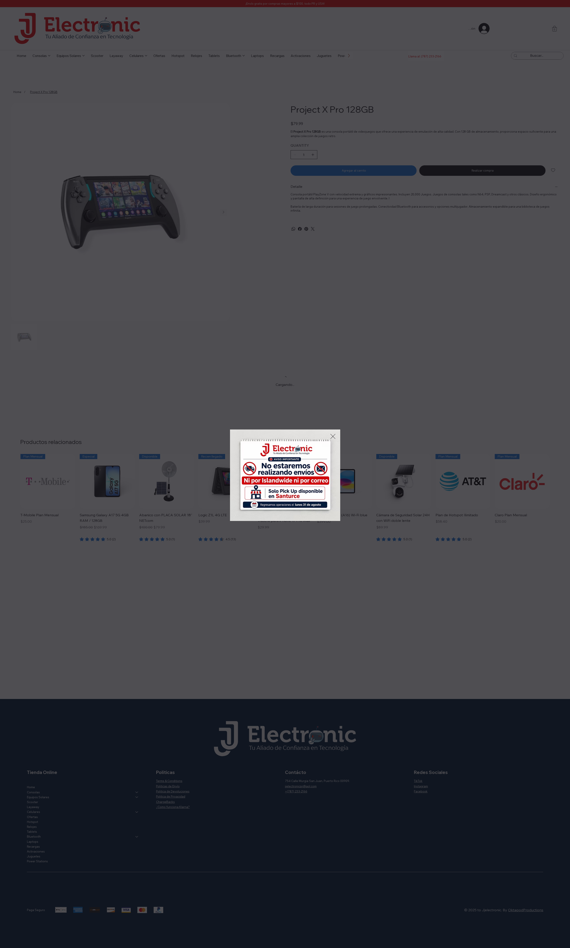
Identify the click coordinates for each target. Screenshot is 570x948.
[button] (332, 436)
